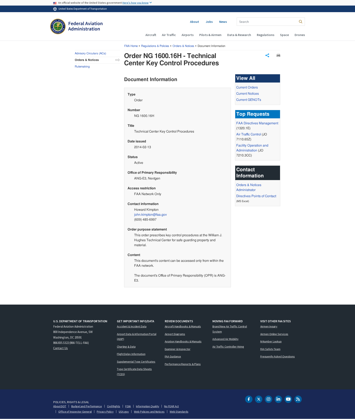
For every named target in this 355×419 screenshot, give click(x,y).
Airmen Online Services (274, 334)
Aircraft (150, 35)
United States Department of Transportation (83, 8)
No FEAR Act (171, 406)
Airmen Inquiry (269, 326)
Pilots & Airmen (210, 35)
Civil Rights (113, 406)
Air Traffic (169, 35)
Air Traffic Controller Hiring (228, 346)
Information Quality (147, 406)
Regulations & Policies (155, 46)
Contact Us (60, 348)
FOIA (128, 406)
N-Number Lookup (271, 341)
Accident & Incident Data (131, 326)
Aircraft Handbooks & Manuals (183, 326)
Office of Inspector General (75, 411)
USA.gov (124, 411)
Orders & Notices (183, 46)
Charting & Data (126, 346)
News (223, 22)
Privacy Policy (105, 411)
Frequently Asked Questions (277, 356)
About (194, 22)
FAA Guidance (173, 356)
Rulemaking (82, 66)
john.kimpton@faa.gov (150, 214)
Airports (188, 35)
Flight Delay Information (131, 354)
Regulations (265, 35)
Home (131, 46)
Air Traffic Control (248, 134)
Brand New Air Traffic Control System (229, 329)
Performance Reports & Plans (183, 364)
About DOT (59, 406)
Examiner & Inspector (177, 349)
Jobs (209, 22)
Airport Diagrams (175, 334)
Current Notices (247, 93)
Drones (300, 35)
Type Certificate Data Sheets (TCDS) (134, 371)
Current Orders (247, 87)
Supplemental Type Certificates (136, 361)
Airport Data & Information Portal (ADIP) (136, 336)
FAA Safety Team (270, 349)
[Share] (267, 55)
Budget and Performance (86, 406)
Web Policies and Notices (149, 411)
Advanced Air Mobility (225, 339)
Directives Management (257, 123)
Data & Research (239, 35)
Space (284, 35)
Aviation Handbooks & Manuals (183, 341)
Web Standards (179, 411)
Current (248, 99)
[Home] (76, 27)
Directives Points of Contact (256, 196)
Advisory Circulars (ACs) (90, 53)
